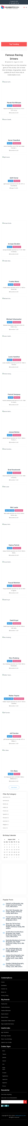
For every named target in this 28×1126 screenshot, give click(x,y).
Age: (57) (10, 322)
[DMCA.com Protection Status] (5, 1105)
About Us (3, 992)
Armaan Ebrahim (14, 244)
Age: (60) (11, 397)
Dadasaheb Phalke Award (8, 1020)
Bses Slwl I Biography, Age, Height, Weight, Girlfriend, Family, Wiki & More (14, 911)
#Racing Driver (16, 105)
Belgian (5, 824)
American (6, 797)
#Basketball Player (18, 698)
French (5, 811)
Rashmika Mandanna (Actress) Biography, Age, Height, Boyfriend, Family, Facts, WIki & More (15, 942)
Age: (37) (10, 247)
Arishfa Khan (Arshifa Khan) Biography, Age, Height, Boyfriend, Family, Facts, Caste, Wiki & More (14, 934)
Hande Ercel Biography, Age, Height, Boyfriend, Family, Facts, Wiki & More (14, 905)
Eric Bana (14, 771)
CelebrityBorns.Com (20, 1115)
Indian (5, 807)
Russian (6, 817)
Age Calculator (5, 1032)
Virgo (3, 1067)
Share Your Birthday (6, 1039)
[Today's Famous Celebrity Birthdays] (10, 6)
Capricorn (4, 1079)
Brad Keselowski (14, 470)
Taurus (4, 1054)
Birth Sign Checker (6, 1035)
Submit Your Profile (6, 1042)
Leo (3, 1064)
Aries (3, 1051)
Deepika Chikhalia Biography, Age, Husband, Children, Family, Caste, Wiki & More (15, 965)
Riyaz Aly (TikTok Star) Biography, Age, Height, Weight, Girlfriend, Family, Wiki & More (15, 926)
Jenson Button (14, 432)
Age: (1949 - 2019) (10, 510)
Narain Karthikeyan (14, 103)
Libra (3, 1069)
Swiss (5, 828)
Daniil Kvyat (14, 620)
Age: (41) (10, 360)
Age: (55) (11, 181)
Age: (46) (10, 435)
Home (3, 982)
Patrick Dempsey (14, 394)
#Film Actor (16, 181)
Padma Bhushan (5, 1007)
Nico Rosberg (14, 658)
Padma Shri (4, 1004)
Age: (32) (10, 623)
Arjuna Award (4, 1014)
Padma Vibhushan (6, 1010)
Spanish (6, 814)
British (5, 804)
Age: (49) (10, 105)
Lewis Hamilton (14, 357)
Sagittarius (5, 1076)
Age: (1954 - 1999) (9, 698)
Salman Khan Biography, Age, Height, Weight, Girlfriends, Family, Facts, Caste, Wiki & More (15, 957)
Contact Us (4, 989)
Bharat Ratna (4, 1017)
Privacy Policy (4, 995)
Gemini (4, 1057)
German (6, 800)
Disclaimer (4, 985)
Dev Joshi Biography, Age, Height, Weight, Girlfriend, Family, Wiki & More (14, 950)
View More (14, 787)
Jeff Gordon (14, 733)
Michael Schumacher (14, 319)
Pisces (4, 1086)
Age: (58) (11, 774)
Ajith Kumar (14, 178)
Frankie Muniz (14, 281)
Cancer (4, 1061)
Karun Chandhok (14, 140)
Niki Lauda (14, 507)
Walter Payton (14, 696)
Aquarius (4, 1082)
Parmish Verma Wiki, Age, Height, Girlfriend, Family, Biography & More (14, 918)
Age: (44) (10, 548)
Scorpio (4, 1072)
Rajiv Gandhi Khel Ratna (7, 1024)
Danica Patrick (14, 545)
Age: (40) (11, 284)
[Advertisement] (14, 25)
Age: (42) (10, 143)
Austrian (6, 821)
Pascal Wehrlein (14, 583)
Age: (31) (10, 585)
